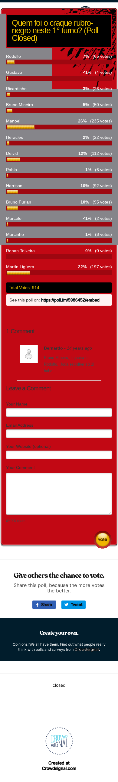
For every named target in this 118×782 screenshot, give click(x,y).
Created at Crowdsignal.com (59, 765)
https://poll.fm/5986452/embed (70, 300)
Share (45, 604)
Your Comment (20, 467)
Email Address (19, 425)
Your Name (17, 404)
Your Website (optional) (28, 446)
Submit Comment (102, 539)
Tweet (75, 604)
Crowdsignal (86, 649)
